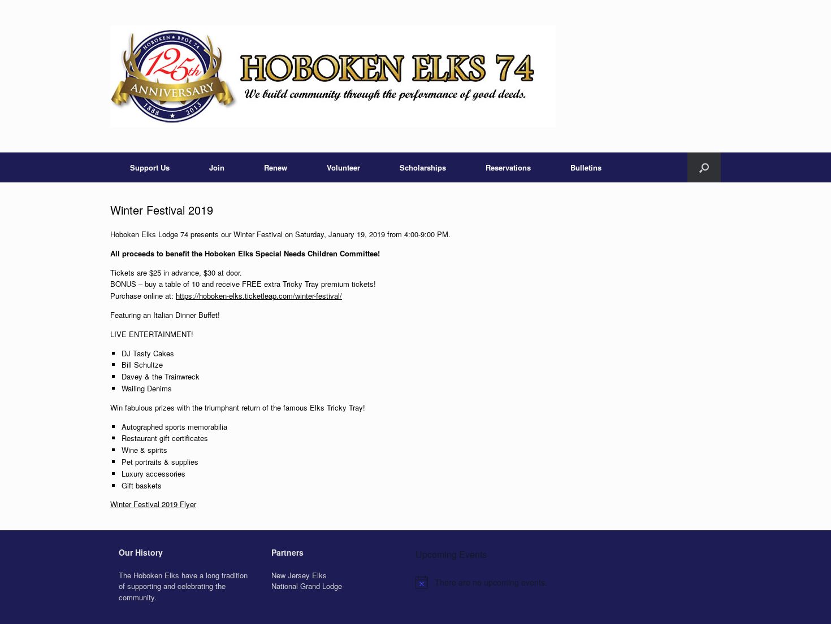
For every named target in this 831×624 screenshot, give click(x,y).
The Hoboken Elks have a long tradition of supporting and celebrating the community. (183, 586)
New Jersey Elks (299, 575)
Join (216, 167)
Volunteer (343, 167)
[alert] (568, 582)
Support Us (150, 167)
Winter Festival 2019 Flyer (153, 504)
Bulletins (585, 167)
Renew (275, 167)
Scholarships (423, 167)
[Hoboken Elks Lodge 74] (333, 76)
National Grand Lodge (306, 586)
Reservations (508, 167)
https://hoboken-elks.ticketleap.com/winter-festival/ (259, 295)
